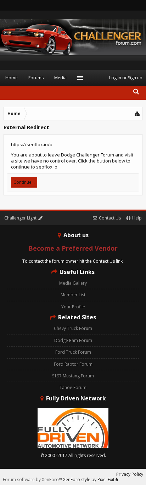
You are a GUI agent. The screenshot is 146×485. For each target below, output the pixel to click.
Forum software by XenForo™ (33, 480)
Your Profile (73, 307)
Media (60, 78)
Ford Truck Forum (73, 352)
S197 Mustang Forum (73, 376)
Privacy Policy (129, 474)
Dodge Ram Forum (73, 340)
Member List (73, 295)
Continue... (24, 182)
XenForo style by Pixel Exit (89, 480)
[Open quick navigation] (137, 113)
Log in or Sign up (125, 78)
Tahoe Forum (73, 387)
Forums (36, 78)
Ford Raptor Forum (73, 364)
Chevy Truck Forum (73, 328)
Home (11, 78)
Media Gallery (73, 283)
